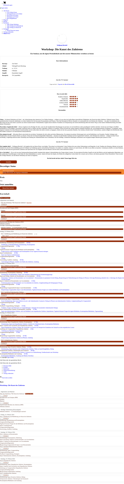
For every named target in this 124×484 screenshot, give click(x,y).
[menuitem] (63, 14)
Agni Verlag (10, 357)
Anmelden (8, 162)
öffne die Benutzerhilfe (69, 84)
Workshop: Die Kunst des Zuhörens (12, 385)
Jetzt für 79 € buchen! (62, 80)
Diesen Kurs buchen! (8, 188)
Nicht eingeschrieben (8, 171)
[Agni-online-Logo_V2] (4, 8)
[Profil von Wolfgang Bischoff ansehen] (62, 46)
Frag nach (60, 84)
